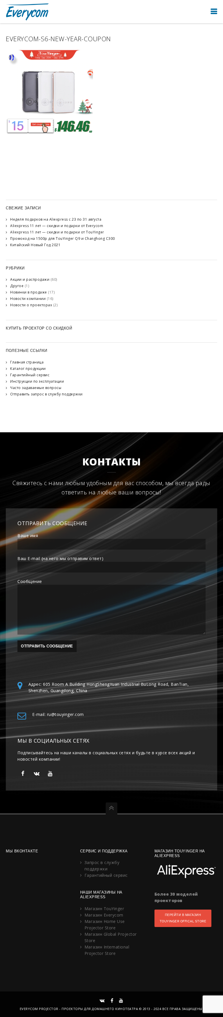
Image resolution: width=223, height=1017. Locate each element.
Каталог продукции (28, 368)
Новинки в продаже (28, 292)
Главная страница (27, 362)
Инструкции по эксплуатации (37, 381)
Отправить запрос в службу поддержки (46, 394)
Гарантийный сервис (29, 374)
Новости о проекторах (31, 305)
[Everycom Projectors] (27, 11)
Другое (17, 285)
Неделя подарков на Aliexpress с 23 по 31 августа (55, 219)
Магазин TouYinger (104, 908)
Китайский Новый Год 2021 (35, 244)
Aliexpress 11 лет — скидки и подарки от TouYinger (57, 232)
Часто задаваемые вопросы (35, 387)
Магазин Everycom (103, 915)
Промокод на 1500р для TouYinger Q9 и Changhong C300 (62, 238)
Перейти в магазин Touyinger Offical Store (183, 918)
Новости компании (28, 298)
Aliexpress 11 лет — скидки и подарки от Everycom (56, 225)
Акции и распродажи (29, 279)
